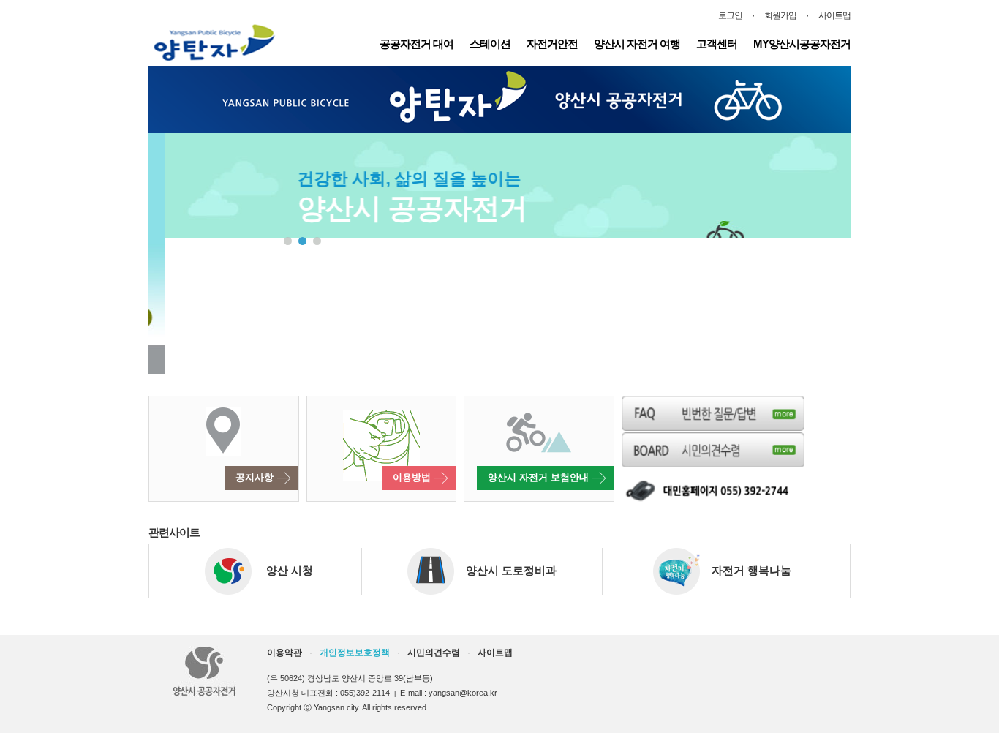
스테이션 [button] (490, 43)
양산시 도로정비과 (505, 570)
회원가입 (780, 15)
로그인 (730, 15)
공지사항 (255, 477)
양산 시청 (282, 570)
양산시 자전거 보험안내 (540, 477)
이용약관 (284, 652)
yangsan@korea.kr (463, 692)
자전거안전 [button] (552, 43)
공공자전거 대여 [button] (416, 43)
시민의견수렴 (433, 652)
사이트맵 (834, 15)
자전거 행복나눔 (745, 570)
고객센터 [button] (716, 43)
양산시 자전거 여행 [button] (637, 43)
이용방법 (413, 477)
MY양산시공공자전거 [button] (802, 43)
